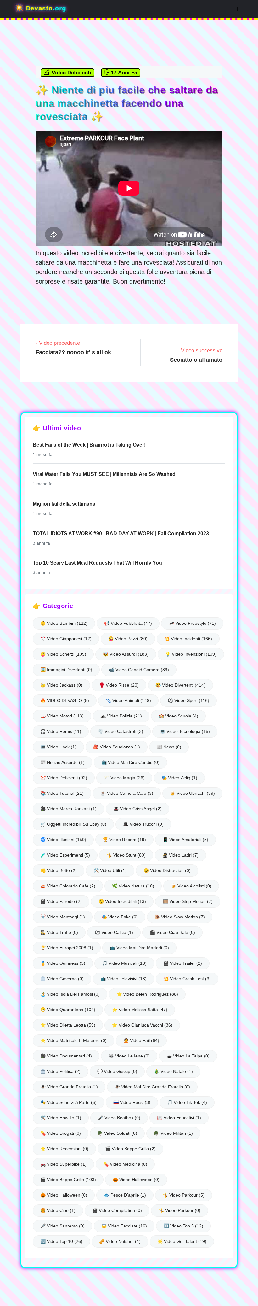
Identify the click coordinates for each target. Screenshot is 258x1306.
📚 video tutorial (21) (62, 793)
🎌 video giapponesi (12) (66, 638)
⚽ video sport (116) (188, 700)
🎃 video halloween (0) (136, 1179)
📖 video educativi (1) (179, 1117)
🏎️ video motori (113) (62, 715)
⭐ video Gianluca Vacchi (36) (142, 1025)
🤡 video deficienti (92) (63, 777)
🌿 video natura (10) (133, 885)
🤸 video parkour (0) (179, 1210)
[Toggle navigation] (235, 9)
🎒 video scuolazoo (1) (116, 746)
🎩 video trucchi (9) (143, 824)
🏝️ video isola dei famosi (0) (70, 994)
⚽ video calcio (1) (114, 932)
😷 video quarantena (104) (67, 1009)
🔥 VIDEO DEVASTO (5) (64, 700)
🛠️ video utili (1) (110, 870)
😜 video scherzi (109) (63, 654)
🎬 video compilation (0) (117, 1210)
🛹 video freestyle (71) (192, 623)
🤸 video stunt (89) (126, 855)
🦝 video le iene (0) (129, 1055)
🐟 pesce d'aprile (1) (125, 1195)
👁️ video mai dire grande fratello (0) (152, 1086)
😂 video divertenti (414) (180, 685)
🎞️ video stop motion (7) (188, 901)
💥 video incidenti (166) (188, 638)
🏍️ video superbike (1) (63, 1164)
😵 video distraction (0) (167, 870)
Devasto (45, 8)
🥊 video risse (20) (119, 685)
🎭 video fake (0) (120, 916)
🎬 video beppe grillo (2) (130, 1148)
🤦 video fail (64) (141, 1040)
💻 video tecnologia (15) (185, 731)
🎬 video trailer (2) (182, 963)
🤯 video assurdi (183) (126, 654)
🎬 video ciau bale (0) (172, 932)
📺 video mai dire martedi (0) (139, 947)
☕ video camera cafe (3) (126, 793)
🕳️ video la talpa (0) (188, 1055)
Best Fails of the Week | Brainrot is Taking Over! (89, 445)
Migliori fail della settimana (64, 504)
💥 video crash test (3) (187, 978)
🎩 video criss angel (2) (137, 808)
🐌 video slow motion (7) (179, 916)
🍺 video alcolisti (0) (191, 885)
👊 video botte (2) (58, 870)
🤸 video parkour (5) (184, 1195)
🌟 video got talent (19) (181, 1241)
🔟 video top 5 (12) (183, 1225)
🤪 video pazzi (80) (128, 638)
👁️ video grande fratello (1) (69, 1086)
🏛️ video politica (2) (60, 1071)
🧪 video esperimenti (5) (65, 855)
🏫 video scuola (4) (178, 715)
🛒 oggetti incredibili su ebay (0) (73, 824)
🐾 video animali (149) (128, 700)
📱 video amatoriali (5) (185, 839)
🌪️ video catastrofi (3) (120, 731)
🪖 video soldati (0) (117, 1133)
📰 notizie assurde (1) (62, 762)
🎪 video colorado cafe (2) (67, 885)
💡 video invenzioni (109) (190, 654)
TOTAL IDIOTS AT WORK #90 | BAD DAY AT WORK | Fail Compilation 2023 (121, 533)
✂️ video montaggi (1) (62, 916)
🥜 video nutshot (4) (120, 1241)
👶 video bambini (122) (63, 623)
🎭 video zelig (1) (179, 777)
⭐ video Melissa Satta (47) (139, 1009)
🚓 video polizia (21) (121, 715)
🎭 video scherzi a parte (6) (68, 1102)
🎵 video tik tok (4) (187, 1102)
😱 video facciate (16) (124, 1225)
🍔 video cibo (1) (58, 1210)
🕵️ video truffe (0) (59, 932)
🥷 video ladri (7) (180, 855)
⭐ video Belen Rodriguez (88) (147, 994)
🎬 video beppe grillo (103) (68, 1179)
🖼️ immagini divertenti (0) (66, 669)
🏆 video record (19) (124, 839)
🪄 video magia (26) (124, 777)
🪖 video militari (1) (173, 1133)
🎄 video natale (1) (173, 1071)
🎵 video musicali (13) (124, 963)
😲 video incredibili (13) (122, 901)
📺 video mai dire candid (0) (130, 762)
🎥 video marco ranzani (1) (68, 808)
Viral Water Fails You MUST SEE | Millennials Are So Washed (104, 474)
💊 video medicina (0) (125, 1164)
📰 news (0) (169, 746)
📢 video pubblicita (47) (128, 623)
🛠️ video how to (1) (60, 1117)
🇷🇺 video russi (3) (131, 1102)
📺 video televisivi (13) (123, 978)
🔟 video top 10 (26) (61, 1241)
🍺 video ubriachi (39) (192, 793)
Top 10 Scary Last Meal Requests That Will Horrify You (97, 562)
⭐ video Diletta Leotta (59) (67, 1025)
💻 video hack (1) (58, 746)
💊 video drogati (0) (60, 1133)
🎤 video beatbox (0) (119, 1117)
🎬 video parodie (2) (61, 901)
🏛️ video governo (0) (62, 978)
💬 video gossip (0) (117, 1071)
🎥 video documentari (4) (66, 1055)
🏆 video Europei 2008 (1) (66, 947)
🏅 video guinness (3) (62, 963)
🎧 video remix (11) (60, 731)
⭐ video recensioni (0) (64, 1148)
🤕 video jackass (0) (61, 685)
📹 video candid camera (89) (139, 669)
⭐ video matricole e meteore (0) (73, 1040)
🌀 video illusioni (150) (63, 839)
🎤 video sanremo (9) (62, 1225)
